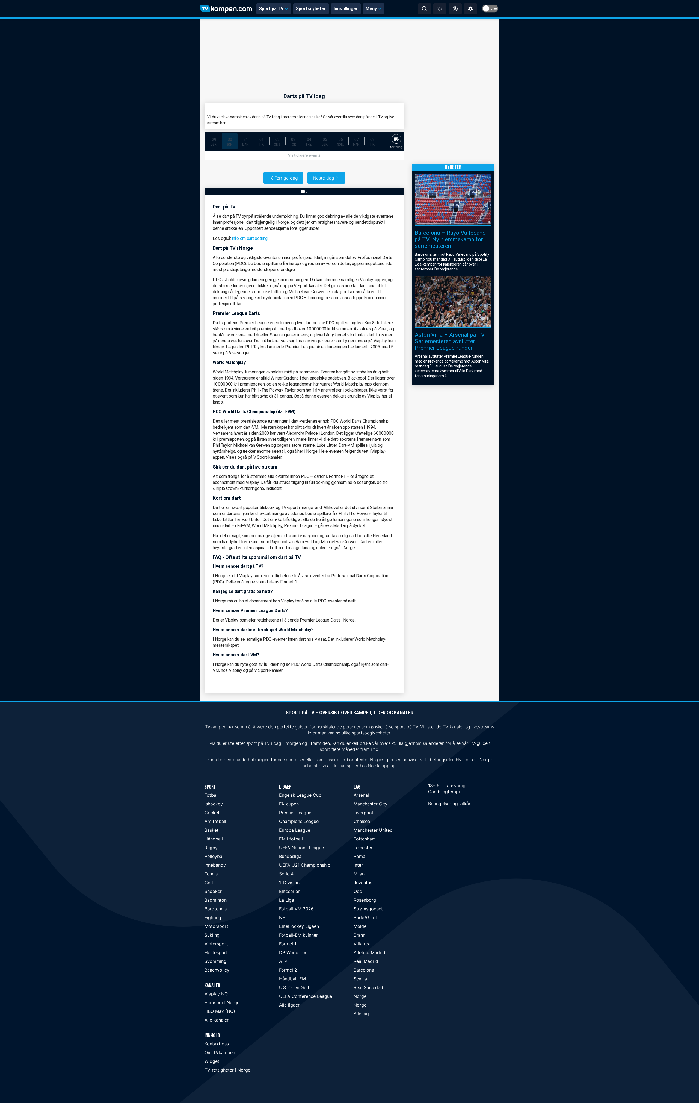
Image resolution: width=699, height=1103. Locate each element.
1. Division (289, 882)
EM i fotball (291, 839)
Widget (212, 1061)
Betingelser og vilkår (449, 803)
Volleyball (214, 856)
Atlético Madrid (369, 952)
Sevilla (360, 978)
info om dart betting (250, 238)
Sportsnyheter (311, 8)
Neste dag (323, 178)
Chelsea (362, 821)
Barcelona (364, 970)
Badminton (216, 900)
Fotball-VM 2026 (296, 908)
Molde (360, 926)
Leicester (363, 847)
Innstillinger (346, 8)
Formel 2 (288, 970)
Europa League (294, 830)
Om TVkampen (220, 1052)
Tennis (211, 873)
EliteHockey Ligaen (299, 926)
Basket (211, 830)
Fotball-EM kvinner (298, 935)
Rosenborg (365, 900)
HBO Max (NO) (220, 1011)
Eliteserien (289, 891)
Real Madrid (366, 961)
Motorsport (216, 926)
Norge (360, 996)
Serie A (286, 873)
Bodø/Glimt (365, 917)
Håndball (214, 839)
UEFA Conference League (305, 996)
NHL (283, 917)
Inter (358, 865)
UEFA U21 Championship (304, 865)
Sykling (212, 935)
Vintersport (216, 943)
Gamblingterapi (444, 791)
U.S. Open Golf (294, 987)
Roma (359, 856)
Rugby (211, 847)
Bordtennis (216, 908)
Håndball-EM (292, 978)
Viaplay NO (216, 993)
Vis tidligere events (304, 155)
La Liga (286, 900)
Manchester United (373, 830)
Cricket (212, 812)
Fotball (211, 795)
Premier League (295, 812)
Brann (359, 935)
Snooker (213, 891)
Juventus (363, 882)
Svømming (215, 961)
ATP (283, 961)
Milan (359, 873)
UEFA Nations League (301, 847)
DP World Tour (294, 952)
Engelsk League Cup (300, 795)
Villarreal (363, 943)
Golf (209, 882)
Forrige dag (286, 178)
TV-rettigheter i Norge (227, 1070)
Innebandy (215, 865)
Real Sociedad (368, 987)
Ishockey (214, 804)
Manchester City (370, 804)
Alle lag (361, 1013)
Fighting (213, 917)
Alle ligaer (289, 1005)
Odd (358, 891)
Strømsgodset (368, 908)
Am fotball (215, 821)
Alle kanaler (217, 1020)
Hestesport (216, 952)
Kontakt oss (217, 1043)
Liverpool (363, 812)
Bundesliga (290, 856)
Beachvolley (217, 970)
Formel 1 (287, 943)
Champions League (299, 821)
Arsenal (361, 795)
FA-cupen (289, 804)
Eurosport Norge (222, 1002)
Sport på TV (271, 8)
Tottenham (365, 839)
